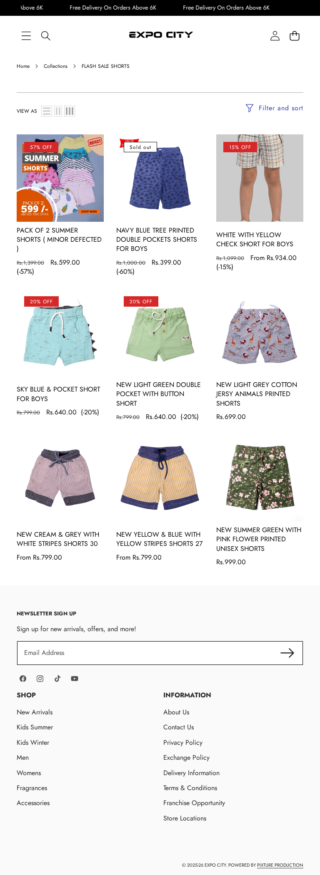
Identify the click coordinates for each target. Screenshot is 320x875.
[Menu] (26, 35)
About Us (176, 712)
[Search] (45, 35)
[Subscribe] (287, 652)
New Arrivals (34, 712)
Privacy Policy (182, 742)
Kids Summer (35, 727)
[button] (294, 35)
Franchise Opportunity (194, 803)
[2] (58, 111)
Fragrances (32, 788)
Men (23, 757)
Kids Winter (33, 742)
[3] (69, 111)
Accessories (33, 803)
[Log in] (274, 35)
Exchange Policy (186, 757)
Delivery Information (191, 773)
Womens (29, 773)
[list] (46, 111)
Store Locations (184, 818)
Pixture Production (280, 865)
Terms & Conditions (190, 788)
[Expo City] (160, 35)
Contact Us (178, 727)
